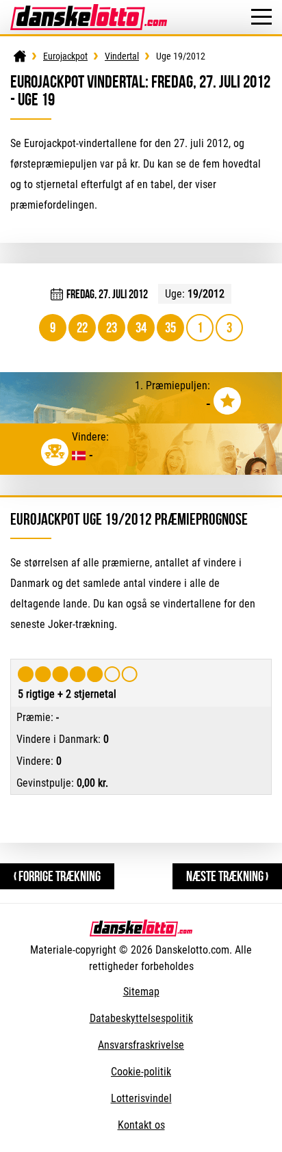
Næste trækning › (227, 876)
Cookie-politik (141, 1071)
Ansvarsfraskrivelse (141, 1044)
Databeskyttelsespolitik (141, 1018)
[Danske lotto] (88, 10)
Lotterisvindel (141, 1098)
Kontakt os (141, 1124)
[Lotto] (20, 56)
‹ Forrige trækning (57, 876)
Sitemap (141, 991)
